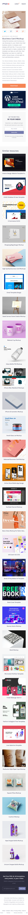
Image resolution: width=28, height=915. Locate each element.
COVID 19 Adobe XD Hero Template (14, 197)
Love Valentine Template (14, 745)
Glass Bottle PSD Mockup (14, 364)
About (3, 910)
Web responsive (20, 78)
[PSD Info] (6, 4)
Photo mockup (13, 80)
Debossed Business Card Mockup (14, 459)
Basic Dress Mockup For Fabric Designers (14, 531)
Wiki (11, 78)
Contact (8, 910)
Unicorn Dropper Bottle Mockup (14, 864)
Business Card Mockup (11, 36)
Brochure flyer (5, 71)
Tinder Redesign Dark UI (14, 698)
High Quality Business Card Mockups (14, 269)
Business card (9, 63)
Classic (14, 63)
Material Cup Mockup (14, 340)
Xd (4, 65)
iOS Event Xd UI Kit (14, 555)
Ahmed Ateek (10, 55)
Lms (23, 65)
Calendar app (9, 65)
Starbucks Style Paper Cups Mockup (14, 769)
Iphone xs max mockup (17, 65)
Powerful (15, 78)
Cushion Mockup (14, 817)
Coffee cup (11, 73)
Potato (6, 73)
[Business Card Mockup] (14, 19)
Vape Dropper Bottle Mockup (14, 840)
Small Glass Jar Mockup (14, 435)
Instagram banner (6, 80)
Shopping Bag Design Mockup (14, 245)
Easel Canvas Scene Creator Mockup (14, 316)
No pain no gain (16, 76)
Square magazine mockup (8, 67)
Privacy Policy (17, 910)
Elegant (4, 63)
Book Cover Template (14, 602)
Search (24, 910)
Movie (1, 912)
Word (15, 67)
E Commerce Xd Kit (14, 221)
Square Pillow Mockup (14, 793)
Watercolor (22, 76)
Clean (23, 60)
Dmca (12, 910)
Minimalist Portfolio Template (14, 674)
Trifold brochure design (14, 71)
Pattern (19, 73)
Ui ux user (9, 69)
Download (14, 86)
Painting (20, 69)
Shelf (15, 73)
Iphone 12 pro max (6, 78)
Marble (18, 63)
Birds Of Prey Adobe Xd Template (14, 578)
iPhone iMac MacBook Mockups (14, 388)
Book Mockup (14, 650)
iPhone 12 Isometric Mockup (14, 412)
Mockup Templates (9, 60)
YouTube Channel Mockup (14, 507)
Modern (19, 60)
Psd (3, 60)
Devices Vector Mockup (14, 626)
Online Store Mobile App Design (14, 483)
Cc (17, 73)
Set (17, 67)
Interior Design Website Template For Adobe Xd (14, 173)
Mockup (15, 60)
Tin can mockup (14, 69)
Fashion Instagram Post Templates (14, 721)
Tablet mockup (9, 76)
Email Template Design (14, 292)
